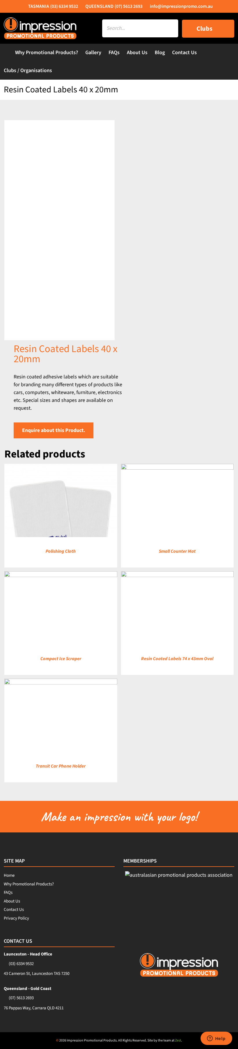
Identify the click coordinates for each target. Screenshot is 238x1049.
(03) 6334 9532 (21, 964)
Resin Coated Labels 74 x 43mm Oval (177, 659)
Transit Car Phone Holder (61, 766)
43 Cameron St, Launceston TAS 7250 (36, 974)
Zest (178, 1040)
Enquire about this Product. (53, 430)
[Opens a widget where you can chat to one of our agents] (216, 1039)
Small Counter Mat (177, 551)
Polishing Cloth (61, 551)
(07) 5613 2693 (21, 998)
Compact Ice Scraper (60, 659)
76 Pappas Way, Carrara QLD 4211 (34, 1008)
